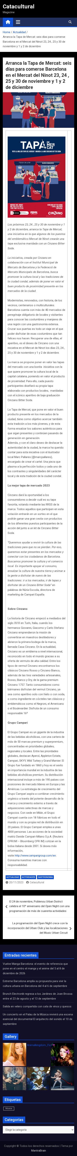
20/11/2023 (16, 882)
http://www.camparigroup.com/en (35, 855)
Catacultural (18, 6)
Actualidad (13, 877)
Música (8, 1108)
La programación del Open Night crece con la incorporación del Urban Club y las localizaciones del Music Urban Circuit (38, 928)
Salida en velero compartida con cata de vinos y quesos (37, 1006)
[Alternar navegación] (18, 22)
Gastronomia (45, 877)
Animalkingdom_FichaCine (43, 1045)
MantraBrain (38, 1150)
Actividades (28, 877)
